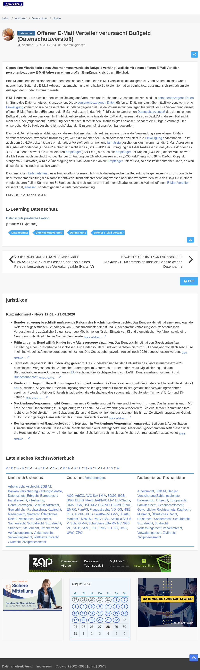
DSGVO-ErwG (121, 505)
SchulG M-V (78, 523)
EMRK (71, 509)
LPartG (124, 514)
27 (75, 599)
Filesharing (36, 500)
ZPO (79, 532)
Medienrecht (16, 514)
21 (108, 620)
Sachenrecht (17, 523)
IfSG (70, 514)
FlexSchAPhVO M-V (99, 500)
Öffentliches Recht (164, 514)
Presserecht (26, 519)
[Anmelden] (185, 5)
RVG (105, 519)
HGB (127, 509)
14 (108, 613)
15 (116, 613)
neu (16, 388)
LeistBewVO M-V (106, 514)
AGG (70, 495)
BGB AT (45, 486)
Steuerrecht (31, 528)
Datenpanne (78, 232)
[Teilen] (194, 54)
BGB (121, 495)
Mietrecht (33, 514)
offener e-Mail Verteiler (108, 232)
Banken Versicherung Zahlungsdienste (35, 491)
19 (92, 620)
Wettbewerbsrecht (46, 537)
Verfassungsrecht (20, 532)
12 (92, 613)
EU (73, 372)
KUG (89, 514)
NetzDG (86, 519)
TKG (94, 528)
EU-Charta (122, 500)
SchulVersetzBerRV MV (104, 523)
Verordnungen (95, 477)
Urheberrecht (49, 528)
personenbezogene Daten (176, 98)
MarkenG (73, 519)
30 (100, 599)
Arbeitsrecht (16, 486)
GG (119, 509)
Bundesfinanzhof (25, 377)
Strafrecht (14, 528)
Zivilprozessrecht (34, 542)
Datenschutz (19, 232)
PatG (97, 519)
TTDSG (112, 528)
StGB (76, 528)
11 (83, 613)
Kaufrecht (54, 509)
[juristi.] (13, 5)
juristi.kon (16, 300)
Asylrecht (32, 486)
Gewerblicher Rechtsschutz (27, 509)
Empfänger (73, 152)
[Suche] (175, 5)
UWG (70, 532)
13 (100, 613)
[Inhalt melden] (190, 240)
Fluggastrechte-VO (103, 509)
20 (100, 620)
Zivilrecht (14, 542)
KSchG (79, 514)
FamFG (83, 509)
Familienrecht (17, 500)
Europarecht (48, 495)
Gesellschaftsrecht (46, 505)
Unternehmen (37, 173)
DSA (78, 505)
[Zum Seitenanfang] (193, 657)
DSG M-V (90, 505)
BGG (70, 500)
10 (75, 613)
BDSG (112, 495)
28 (83, 599)
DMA (70, 505)
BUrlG (79, 500)
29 (92, 599)
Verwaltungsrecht (20, 537)
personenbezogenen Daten (96, 102)
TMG (102, 528)
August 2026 (81, 584)
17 (75, 620)
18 (83, 620)
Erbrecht (33, 495)
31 (108, 599)
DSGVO (104, 505)
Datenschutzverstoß (151, 111)
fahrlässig (114, 142)
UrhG (123, 528)
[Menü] (195, 5)
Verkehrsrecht (43, 532)
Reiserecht (43, 519)
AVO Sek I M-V (96, 495)
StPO (85, 528)
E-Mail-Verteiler (178, 182)
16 (124, 613)
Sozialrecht (53, 523)
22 (116, 620)
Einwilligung (14, 107)
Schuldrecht (35, 523)
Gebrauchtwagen (20, 505)
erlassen (31, 187)
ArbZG (79, 495)
